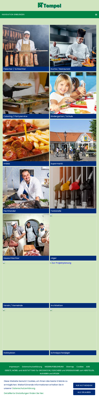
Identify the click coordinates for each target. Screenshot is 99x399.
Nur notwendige (84, 385)
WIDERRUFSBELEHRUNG (54, 366)
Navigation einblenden (13, 14)
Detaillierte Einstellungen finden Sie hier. (24, 393)
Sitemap (70, 366)
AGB (88, 366)
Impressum (14, 366)
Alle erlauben (84, 392)
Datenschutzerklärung (32, 366)
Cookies (80, 366)
